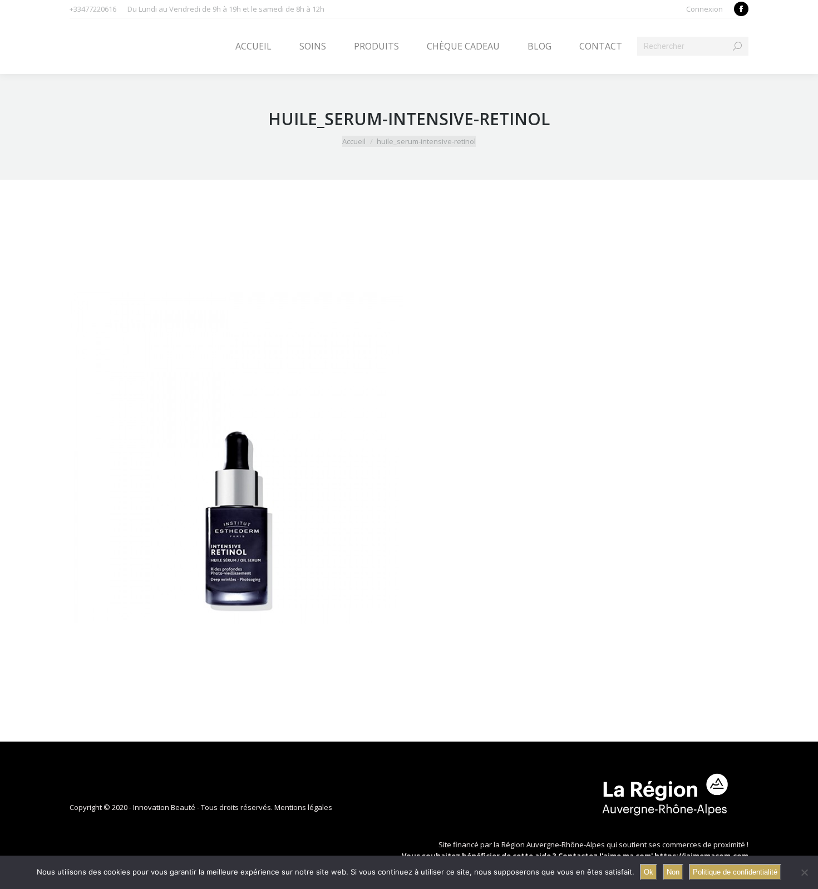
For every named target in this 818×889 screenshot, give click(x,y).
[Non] (804, 872)
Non (673, 872)
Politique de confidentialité (735, 872)
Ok (648, 872)
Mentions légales (303, 807)
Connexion (704, 9)
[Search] (737, 46)
